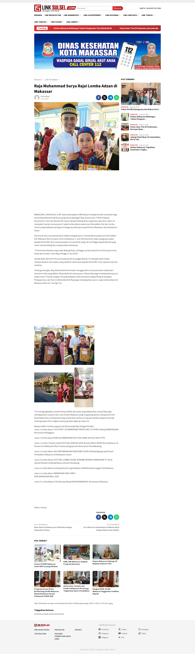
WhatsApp (145, 629)
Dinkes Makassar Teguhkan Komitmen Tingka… (142, 148)
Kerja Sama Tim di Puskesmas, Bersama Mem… (143, 128)
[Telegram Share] (110, 97)
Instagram (105, 633)
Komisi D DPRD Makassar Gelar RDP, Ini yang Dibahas (46, 565)
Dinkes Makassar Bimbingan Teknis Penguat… (142, 117)
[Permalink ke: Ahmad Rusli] (37, 97)
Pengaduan (59, 630)
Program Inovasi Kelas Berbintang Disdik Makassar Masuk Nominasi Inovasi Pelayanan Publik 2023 (46, 592)
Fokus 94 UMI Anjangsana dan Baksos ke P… (140, 109)
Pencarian (118, 8)
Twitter (123, 629)
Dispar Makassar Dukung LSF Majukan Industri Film (105, 562)
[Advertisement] (76, 193)
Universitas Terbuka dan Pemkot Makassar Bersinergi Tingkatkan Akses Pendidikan (76, 588)
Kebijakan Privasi (41, 630)
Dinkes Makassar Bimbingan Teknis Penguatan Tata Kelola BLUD (57, 28)
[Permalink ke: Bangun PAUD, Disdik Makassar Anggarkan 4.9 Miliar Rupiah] (106, 579)
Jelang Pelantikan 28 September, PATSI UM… (145, 138)
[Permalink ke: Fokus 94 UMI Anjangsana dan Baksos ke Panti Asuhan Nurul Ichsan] (141, 94)
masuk (46, 614)
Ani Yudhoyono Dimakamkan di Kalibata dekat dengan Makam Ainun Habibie (101, 527)
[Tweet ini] (104, 97)
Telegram (104, 637)
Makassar (124, 107)
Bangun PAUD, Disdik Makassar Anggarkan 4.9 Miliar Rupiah (106, 591)
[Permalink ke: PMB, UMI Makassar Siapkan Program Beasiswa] (76, 552)
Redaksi (78, 630)
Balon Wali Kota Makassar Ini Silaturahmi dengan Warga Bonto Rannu (53, 527)
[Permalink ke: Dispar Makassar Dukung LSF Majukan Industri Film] (106, 551)
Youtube (124, 633)
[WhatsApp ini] (116, 97)
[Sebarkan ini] (98, 97)
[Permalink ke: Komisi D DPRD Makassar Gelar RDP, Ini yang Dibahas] (47, 553)
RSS (122, 637)
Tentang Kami (40, 634)
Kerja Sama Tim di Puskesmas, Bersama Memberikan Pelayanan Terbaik (126, 28)
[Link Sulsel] (55, 8)
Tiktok (143, 633)
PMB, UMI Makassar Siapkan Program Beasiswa (75, 562)
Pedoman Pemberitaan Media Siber (63, 636)
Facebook (105, 629)
